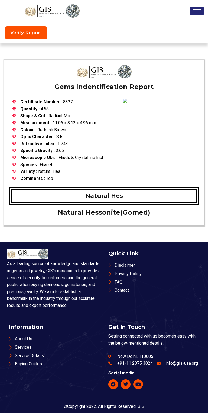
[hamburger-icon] (197, 11)
